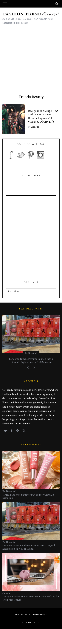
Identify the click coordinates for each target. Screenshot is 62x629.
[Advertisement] (31, 62)
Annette (35, 126)
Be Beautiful (31, 353)
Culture (6, 593)
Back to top (28, 622)
